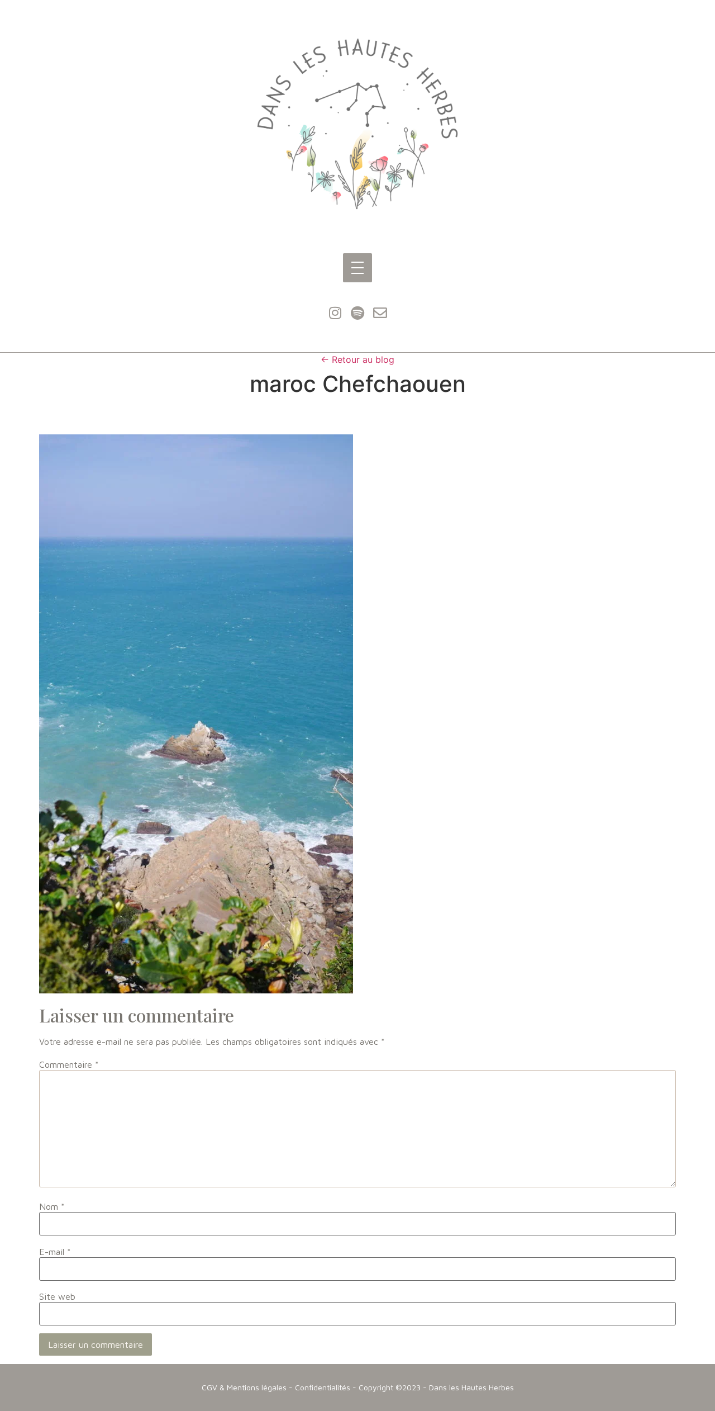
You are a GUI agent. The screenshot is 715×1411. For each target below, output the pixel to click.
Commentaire (69, 1064)
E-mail (55, 1251)
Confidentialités (322, 1387)
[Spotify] (357, 313)
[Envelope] (380, 313)
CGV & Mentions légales (244, 1387)
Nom (52, 1206)
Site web (57, 1296)
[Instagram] (335, 313)
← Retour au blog (357, 359)
